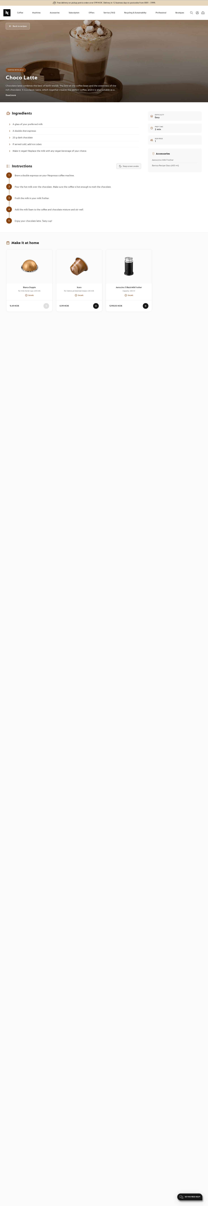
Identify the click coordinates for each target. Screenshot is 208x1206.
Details (31, 295)
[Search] (191, 14)
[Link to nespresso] (6, 12)
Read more (11, 95)
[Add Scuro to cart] (96, 306)
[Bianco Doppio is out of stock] (46, 306)
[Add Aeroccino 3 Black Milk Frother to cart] (145, 306)
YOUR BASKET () (203, 12)
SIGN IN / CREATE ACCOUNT (197, 12)
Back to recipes (20, 26)
